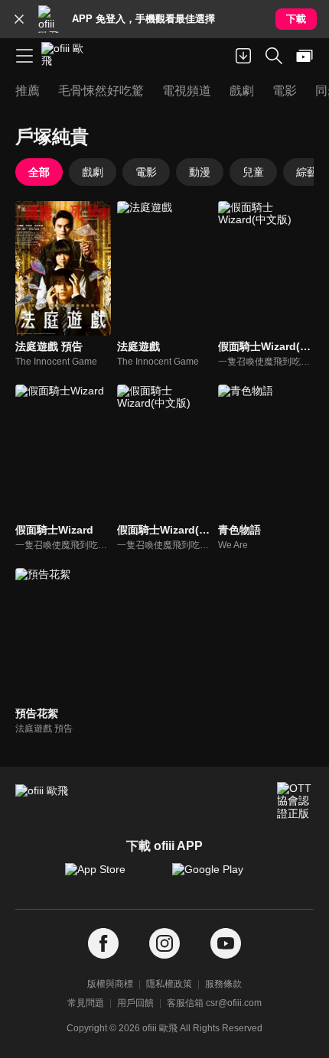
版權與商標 (110, 983)
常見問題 (85, 1003)
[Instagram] (164, 943)
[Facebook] (103, 943)
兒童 (253, 172)
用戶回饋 (135, 1003)
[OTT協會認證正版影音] (295, 800)
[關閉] (19, 19)
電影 (146, 172)
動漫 (199, 172)
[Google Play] (218, 877)
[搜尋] (274, 56)
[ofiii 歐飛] (67, 56)
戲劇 (92, 172)
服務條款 (223, 983)
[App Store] (111, 877)
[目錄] (24, 56)
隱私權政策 (169, 983)
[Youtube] (225, 943)
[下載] (243, 56)
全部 (39, 172)
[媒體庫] (304, 56)
